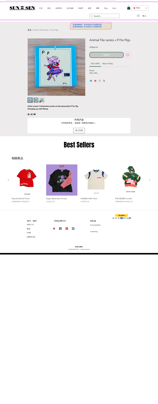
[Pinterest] (54, 228)
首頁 (29, 30)
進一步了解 (32, 114)
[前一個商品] (8, 180)
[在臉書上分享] (91, 80)
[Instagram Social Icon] (73, 228)
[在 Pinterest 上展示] (95, 80)
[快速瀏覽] (27, 180)
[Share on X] (104, 80)
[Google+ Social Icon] (67, 228)
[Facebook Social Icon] (60, 228)
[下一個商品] (149, 180)
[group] (79, 184)
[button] (58, 8)
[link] (95, 64)
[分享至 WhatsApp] (99, 80)
